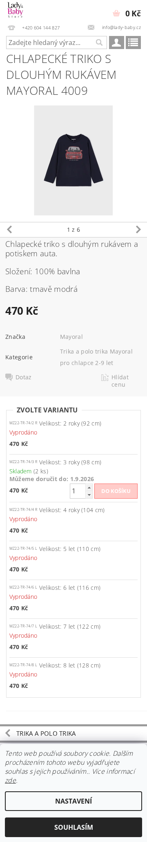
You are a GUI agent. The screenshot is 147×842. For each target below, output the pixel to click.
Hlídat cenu (120, 381)
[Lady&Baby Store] (15, 10)
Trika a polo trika (46, 733)
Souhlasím (73, 827)
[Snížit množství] (89, 495)
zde (10, 780)
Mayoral (71, 336)
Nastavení (73, 801)
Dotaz (24, 377)
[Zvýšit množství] (89, 487)
